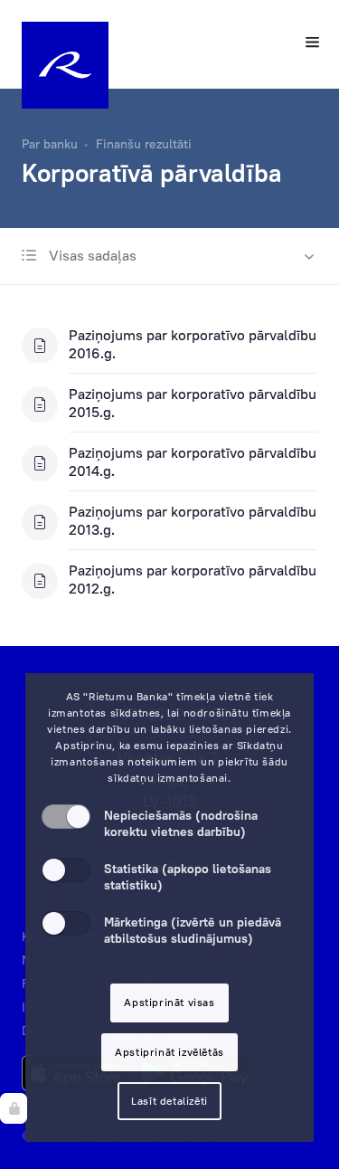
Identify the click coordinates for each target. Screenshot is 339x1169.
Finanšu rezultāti (144, 144)
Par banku (50, 144)
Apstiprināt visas (169, 1002)
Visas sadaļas (91, 255)
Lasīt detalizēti (169, 1100)
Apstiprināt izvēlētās (169, 1052)
